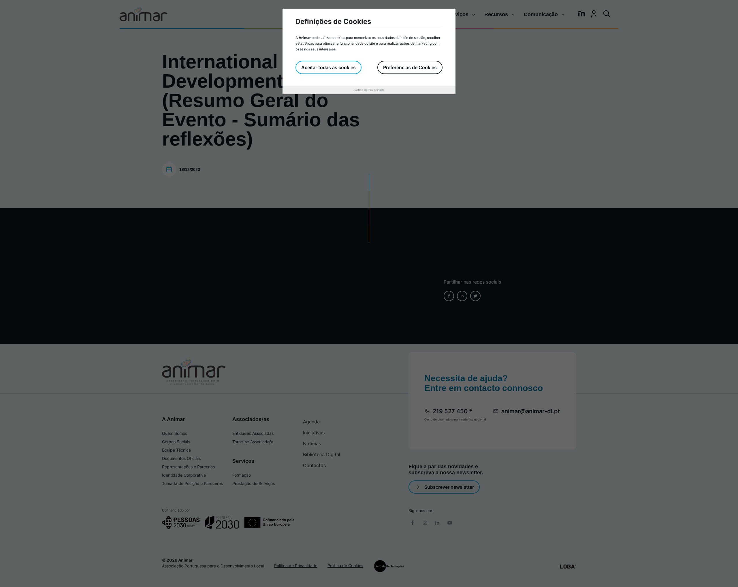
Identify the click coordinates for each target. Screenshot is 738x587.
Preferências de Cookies (410, 67)
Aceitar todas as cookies (328, 67)
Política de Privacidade (369, 90)
